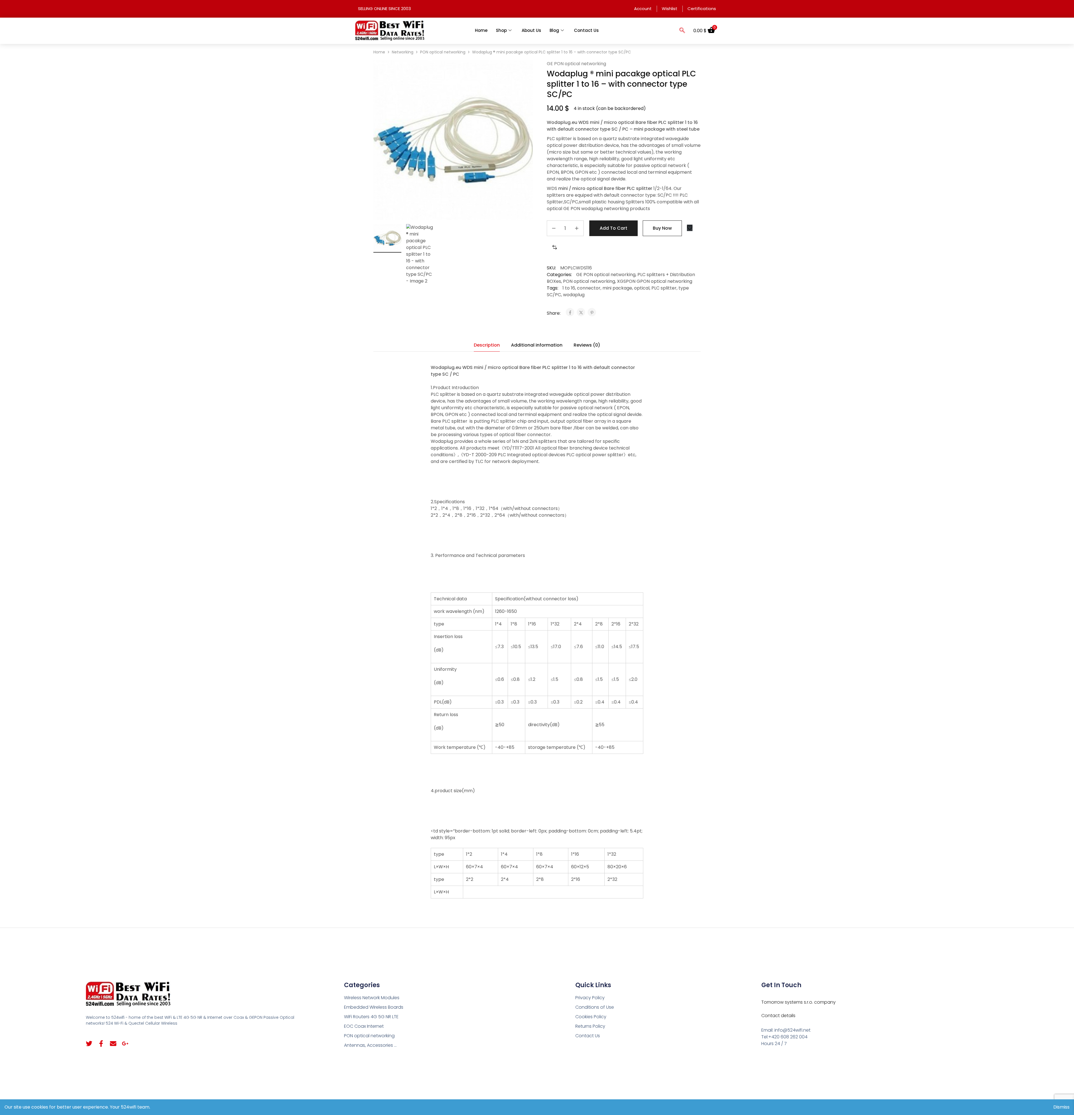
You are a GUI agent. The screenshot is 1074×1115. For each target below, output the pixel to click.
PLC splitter (664, 288)
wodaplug (574, 294)
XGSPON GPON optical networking (654, 281)
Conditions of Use (594, 1007)
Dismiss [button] (1061, 1107)
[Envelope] (113, 1043)
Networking (402, 52)
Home (481, 30)
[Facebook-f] (101, 1043)
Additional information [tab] (536, 345)
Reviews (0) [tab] (587, 345)
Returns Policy (590, 1026)
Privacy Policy (590, 997)
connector (588, 288)
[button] (682, 30)
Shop (501, 30)
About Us (531, 30)
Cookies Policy (590, 1016)
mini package (617, 288)
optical (641, 288)
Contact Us (586, 30)
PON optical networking (442, 52)
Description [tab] (487, 345)
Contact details (778, 1015)
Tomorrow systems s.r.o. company (798, 1002)
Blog (554, 30)
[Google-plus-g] (125, 1043)
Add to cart (613, 228)
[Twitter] (89, 1043)
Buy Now (662, 228)
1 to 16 (568, 288)
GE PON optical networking (576, 63)
